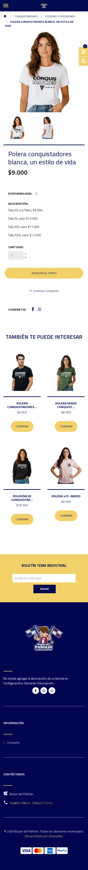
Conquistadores (26, 16)
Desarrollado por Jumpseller (44, 836)
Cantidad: (16, 247)
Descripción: (18, 203)
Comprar (22, 426)
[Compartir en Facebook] (33, 309)
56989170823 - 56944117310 (31, 803)
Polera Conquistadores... (22, 405)
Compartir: (17, 309)
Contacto (13, 742)
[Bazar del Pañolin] (44, 5)
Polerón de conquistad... (22, 498)
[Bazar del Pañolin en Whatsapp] (52, 690)
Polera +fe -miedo (66, 496)
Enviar (44, 589)
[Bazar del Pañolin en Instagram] (43, 690)
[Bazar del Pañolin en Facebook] (35, 690)
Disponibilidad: (20, 193)
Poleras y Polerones (60, 16)
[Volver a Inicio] (5, 16)
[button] (10, 72)
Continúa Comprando (45, 291)
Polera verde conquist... (66, 405)
